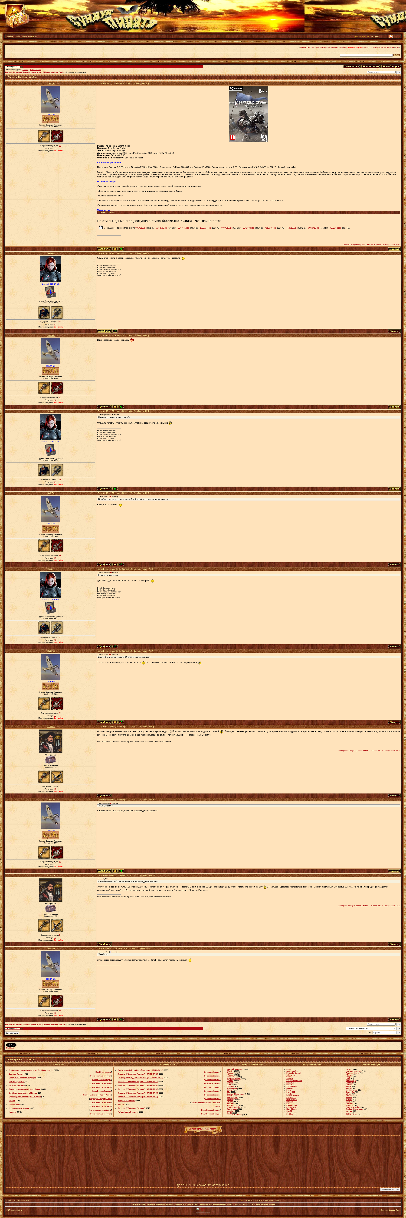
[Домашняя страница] (115, 249)
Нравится (10, 1047)
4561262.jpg (335, 228)
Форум (17, 36)
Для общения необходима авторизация (203, 1185)
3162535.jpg (161, 228)
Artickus (51, 727)
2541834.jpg (248, 228)
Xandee (25, 70)
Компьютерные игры (32, 72)
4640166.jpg (292, 228)
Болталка (17, 72)
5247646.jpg (183, 228)
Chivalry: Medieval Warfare (54, 72)
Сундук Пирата (13, 1200)
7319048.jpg (270, 228)
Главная (10, 36)
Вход (35, 36)
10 (154, 875)
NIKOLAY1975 (35, 70)
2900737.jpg (205, 228)
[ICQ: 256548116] (115, 331)
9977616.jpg (226, 228)
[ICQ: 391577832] (121, 249)
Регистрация (27, 36)
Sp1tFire (51, 84)
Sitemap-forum (395, 1210)
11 (149, 948)
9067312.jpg (141, 228)
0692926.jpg (313, 228)
